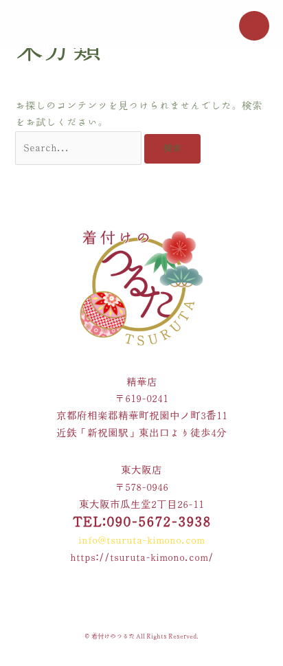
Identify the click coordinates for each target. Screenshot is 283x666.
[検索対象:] (79, 147)
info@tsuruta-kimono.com (141, 540)
